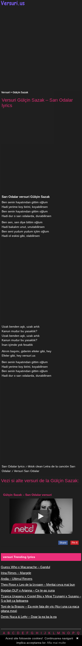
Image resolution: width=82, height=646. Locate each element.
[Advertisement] (41, 48)
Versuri (5, 92)
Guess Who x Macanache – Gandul (25, 567)
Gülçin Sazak (20, 92)
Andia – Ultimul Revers (16, 578)
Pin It (74, 542)
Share (63, 542)
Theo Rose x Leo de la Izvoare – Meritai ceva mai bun (38, 584)
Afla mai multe (56, 642)
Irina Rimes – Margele (16, 573)
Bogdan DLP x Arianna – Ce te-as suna (28, 590)
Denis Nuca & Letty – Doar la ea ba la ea (29, 616)
